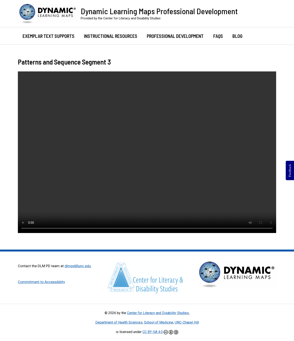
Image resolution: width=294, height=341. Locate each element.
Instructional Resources (110, 36)
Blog (237, 36)
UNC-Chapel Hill (187, 322)
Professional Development (175, 36)
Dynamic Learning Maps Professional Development (159, 11)
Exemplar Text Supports (48, 36)
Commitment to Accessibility (41, 282)
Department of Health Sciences (118, 322)
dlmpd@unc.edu (78, 266)
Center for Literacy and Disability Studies (158, 313)
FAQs (218, 36)
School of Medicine (158, 322)
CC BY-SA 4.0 (152, 332)
